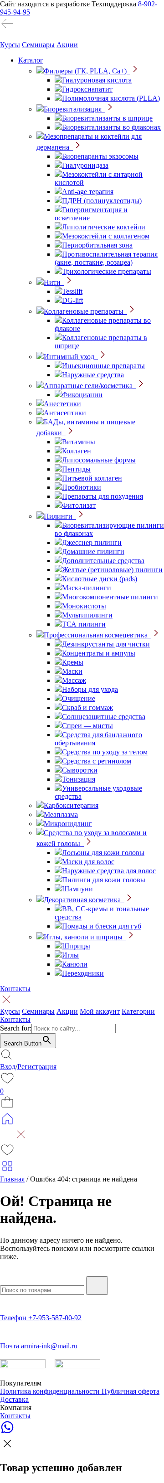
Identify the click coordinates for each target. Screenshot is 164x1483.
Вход (7, 1066)
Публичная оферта (130, 1391)
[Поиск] (97, 1285)
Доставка (14, 1399)
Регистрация (36, 1066)
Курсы (10, 45)
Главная (12, 1179)
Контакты (15, 988)
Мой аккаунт (100, 1011)
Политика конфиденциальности (51, 1391)
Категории (138, 1011)
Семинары (38, 45)
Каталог (30, 60)
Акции (67, 45)
